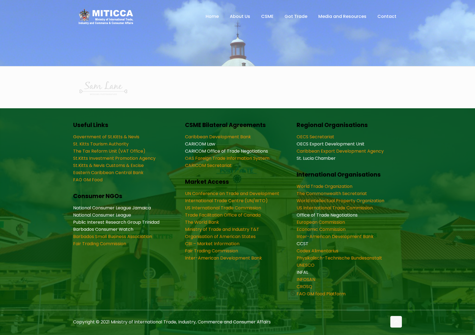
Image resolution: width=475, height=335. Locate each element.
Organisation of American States (220, 236)
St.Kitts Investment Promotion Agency (114, 158)
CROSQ (304, 286)
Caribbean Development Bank (218, 137)
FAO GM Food (88, 180)
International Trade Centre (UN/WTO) (226, 201)
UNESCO (305, 265)
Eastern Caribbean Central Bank (108, 172)
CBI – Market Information (212, 244)
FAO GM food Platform (321, 294)
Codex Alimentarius (317, 251)
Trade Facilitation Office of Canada (223, 215)
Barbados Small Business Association (112, 236)
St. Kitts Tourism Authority (101, 144)
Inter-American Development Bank (223, 258)
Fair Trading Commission (99, 244)
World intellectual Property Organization (340, 201)
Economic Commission (321, 229)
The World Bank (202, 222)
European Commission (321, 222)
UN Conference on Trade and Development (232, 193)
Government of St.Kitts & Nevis (106, 137)
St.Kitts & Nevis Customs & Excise (108, 165)
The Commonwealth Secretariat (332, 193)
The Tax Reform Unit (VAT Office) (109, 151)
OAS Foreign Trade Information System (227, 158)
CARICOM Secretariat (208, 165)
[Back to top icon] (396, 322)
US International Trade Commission (223, 208)
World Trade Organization (324, 186)
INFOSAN (306, 279)
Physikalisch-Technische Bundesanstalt (339, 258)
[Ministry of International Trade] (106, 16)
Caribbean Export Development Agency (340, 151)
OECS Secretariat (315, 137)
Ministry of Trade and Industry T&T (222, 229)
